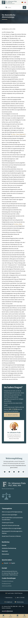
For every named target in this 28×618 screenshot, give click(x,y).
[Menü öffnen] (24, 7)
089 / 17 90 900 (13, 409)
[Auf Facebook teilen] (4, 471)
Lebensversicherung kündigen (9, 514)
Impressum (5, 551)
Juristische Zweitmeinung (9, 548)
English (13, 563)
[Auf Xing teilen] (14, 471)
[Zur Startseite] (9, 2)
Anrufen (10, 616)
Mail (17, 616)
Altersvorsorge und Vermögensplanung (12, 511)
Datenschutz (5, 554)
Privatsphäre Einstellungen (7, 581)
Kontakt (4, 545)
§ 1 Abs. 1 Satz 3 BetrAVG (18, 134)
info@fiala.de (9, 602)
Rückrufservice (9, 597)
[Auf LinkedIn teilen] (18, 471)
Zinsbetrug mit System (7, 522)
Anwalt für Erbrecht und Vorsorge (10, 525)
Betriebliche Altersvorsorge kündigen (11, 528)
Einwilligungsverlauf (6, 583)
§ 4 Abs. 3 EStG (18, 224)
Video (3, 616)
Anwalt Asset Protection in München (11, 536)
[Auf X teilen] (9, 471)
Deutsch (6, 563)
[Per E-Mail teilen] (23, 471)
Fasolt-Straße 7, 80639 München (14, 593)
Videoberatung (20, 602)
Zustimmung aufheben (7, 586)
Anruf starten (13, 414)
